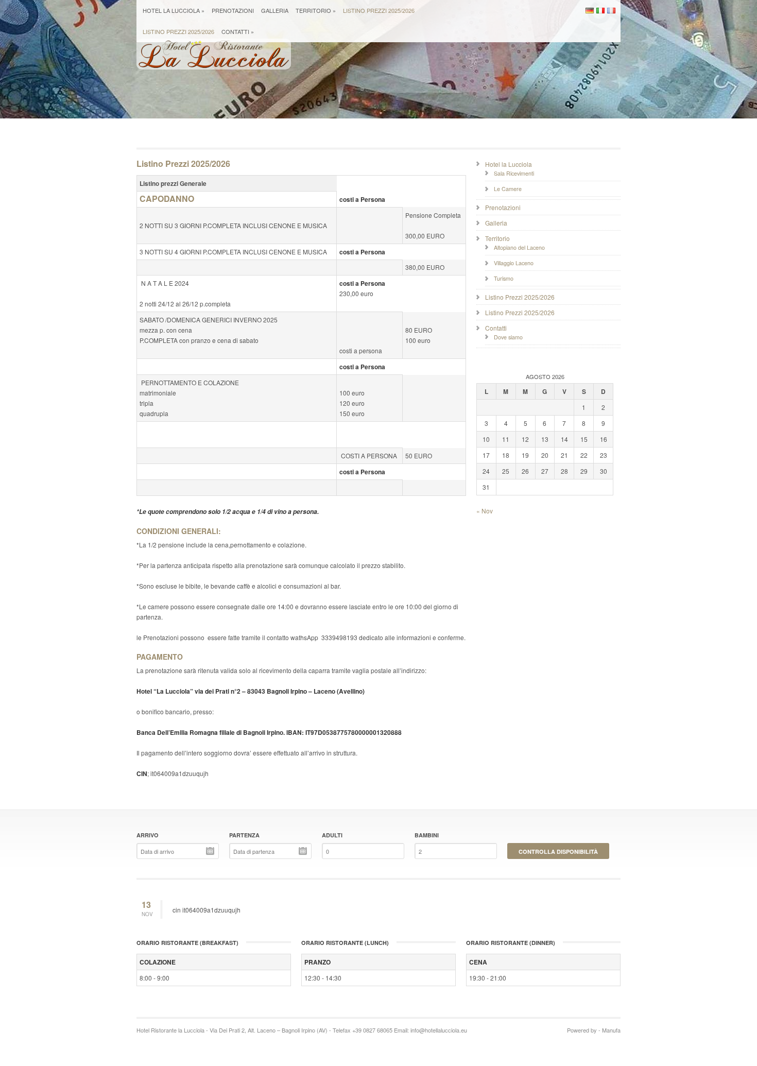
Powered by (582, 1030)
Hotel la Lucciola (173, 10)
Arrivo (147, 835)
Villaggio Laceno (514, 263)
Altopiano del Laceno (519, 247)
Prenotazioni (233, 10)
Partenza (244, 835)
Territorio (316, 10)
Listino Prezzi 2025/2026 (379, 10)
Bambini (427, 835)
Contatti (237, 31)
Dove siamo (508, 337)
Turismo (503, 278)
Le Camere (508, 189)
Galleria (274, 10)
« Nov (484, 510)
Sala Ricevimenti (514, 173)
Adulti (332, 835)
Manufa (611, 1030)
